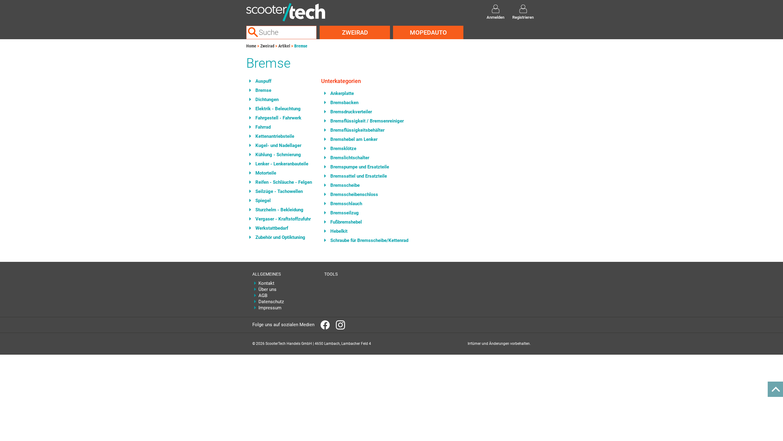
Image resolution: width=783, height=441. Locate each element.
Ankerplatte (342, 93)
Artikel (284, 45)
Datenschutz (271, 301)
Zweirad (355, 32)
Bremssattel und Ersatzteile (358, 176)
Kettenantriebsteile (274, 136)
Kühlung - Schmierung (278, 154)
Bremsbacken (344, 102)
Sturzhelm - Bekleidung (279, 210)
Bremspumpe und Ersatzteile (359, 167)
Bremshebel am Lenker (353, 139)
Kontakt (266, 283)
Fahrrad (263, 127)
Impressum (269, 308)
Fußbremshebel (346, 222)
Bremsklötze (343, 148)
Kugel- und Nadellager (278, 145)
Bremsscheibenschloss (354, 194)
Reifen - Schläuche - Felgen (283, 182)
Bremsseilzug (344, 213)
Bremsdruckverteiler (351, 112)
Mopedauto (428, 32)
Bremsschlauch (346, 203)
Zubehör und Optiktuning (280, 237)
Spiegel (263, 200)
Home (251, 45)
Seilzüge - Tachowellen (279, 191)
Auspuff (263, 81)
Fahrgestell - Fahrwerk (278, 118)
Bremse (300, 45)
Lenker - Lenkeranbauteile (281, 164)
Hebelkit (338, 231)
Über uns (267, 289)
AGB (262, 295)
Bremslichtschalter (349, 157)
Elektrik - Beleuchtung (278, 108)
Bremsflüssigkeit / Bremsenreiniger (367, 121)
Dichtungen (267, 99)
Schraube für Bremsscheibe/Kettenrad (369, 240)
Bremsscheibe (345, 185)
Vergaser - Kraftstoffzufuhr (283, 219)
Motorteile (265, 173)
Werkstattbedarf (271, 228)
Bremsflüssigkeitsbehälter (357, 130)
